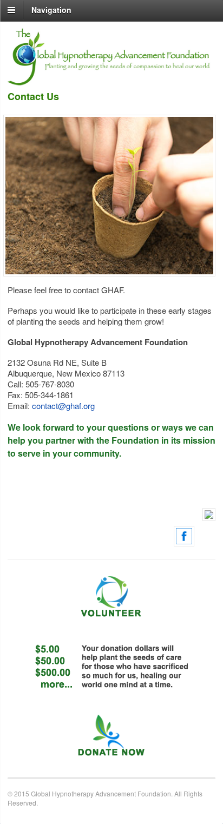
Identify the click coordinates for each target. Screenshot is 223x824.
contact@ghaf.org (63, 405)
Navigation (51, 9)
